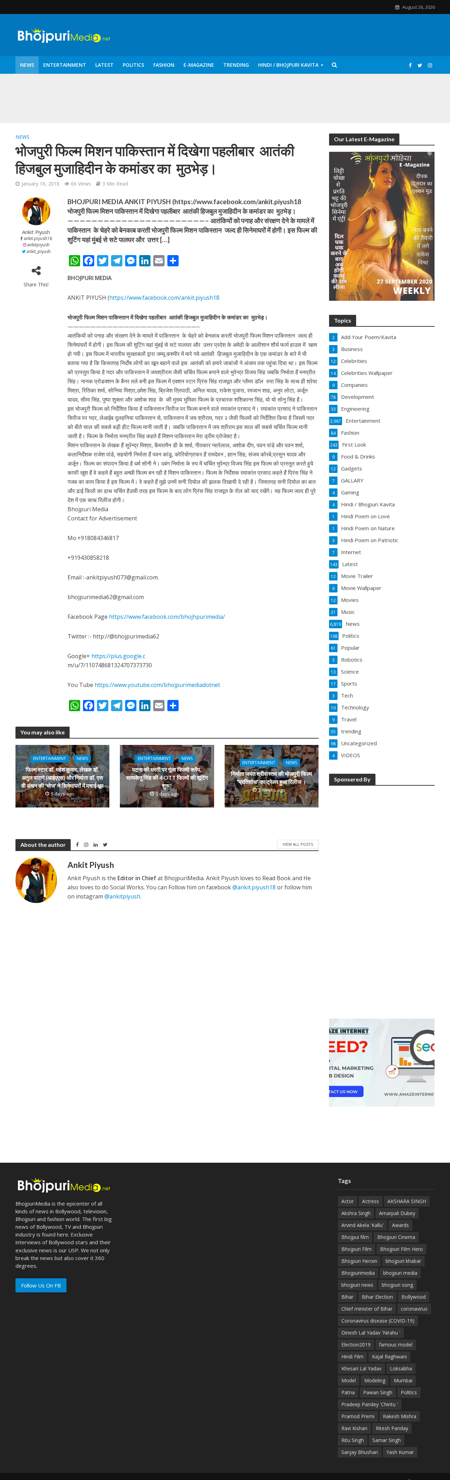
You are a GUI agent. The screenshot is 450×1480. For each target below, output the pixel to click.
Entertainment (64, 64)
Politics (133, 64)
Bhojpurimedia (358, 1273)
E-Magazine (199, 64)
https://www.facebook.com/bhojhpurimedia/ (167, 617)
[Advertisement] (382, 897)
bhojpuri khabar (403, 1261)
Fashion (163, 64)
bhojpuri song (397, 1284)
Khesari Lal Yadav (361, 1368)
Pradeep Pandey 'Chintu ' (369, 1404)
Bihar (347, 1296)
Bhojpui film (355, 1237)
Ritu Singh (352, 1440)
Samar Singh (386, 1440)
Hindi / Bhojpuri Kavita (288, 64)
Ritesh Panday (392, 1428)
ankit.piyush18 (38, 238)
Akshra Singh (356, 1213)
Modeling (374, 1380)
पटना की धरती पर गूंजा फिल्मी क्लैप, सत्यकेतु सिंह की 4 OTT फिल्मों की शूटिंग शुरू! (167, 777)
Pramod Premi (357, 1416)
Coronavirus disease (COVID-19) (377, 1320)
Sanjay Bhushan (359, 1452)
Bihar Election (377, 1296)
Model (348, 1380)
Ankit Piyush (36, 232)
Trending (236, 64)
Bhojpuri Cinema (396, 1237)
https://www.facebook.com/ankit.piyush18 (164, 297)
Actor (347, 1201)
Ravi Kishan (354, 1428)
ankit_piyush (38, 251)
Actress (370, 1201)
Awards (400, 1225)
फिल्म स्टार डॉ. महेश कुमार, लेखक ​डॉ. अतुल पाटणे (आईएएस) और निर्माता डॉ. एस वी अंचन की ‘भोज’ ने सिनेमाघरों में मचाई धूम (62, 777)
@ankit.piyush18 (254, 887)
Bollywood (413, 1296)
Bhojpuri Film (356, 1249)
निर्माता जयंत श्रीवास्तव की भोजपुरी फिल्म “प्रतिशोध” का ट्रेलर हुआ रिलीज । (271, 777)
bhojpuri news (357, 1284)
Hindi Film (352, 1356)
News (27, 64)
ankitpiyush (38, 245)
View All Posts (298, 844)
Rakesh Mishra (399, 1416)
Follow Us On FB (41, 1285)
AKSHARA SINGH (406, 1201)
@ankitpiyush (122, 896)
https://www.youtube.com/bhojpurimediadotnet (157, 685)
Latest (104, 64)
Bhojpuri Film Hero (401, 1249)
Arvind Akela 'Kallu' (362, 1225)
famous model (395, 1344)
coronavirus (414, 1308)
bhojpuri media (400, 1273)
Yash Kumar (400, 1452)
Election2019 (356, 1344)
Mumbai (403, 1380)
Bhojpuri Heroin (359, 1261)
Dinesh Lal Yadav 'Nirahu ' (370, 1332)
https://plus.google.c (118, 656)
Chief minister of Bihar (366, 1308)
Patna (348, 1392)
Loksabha (401, 1368)
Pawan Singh (377, 1392)
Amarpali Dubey (397, 1213)
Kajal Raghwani (389, 1356)
